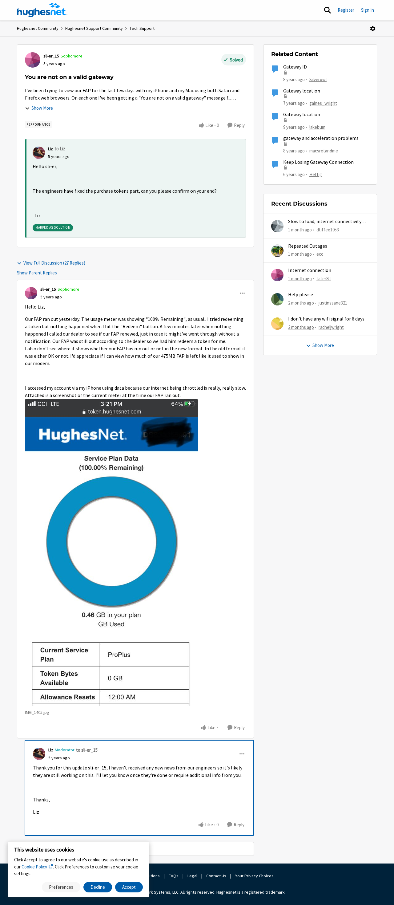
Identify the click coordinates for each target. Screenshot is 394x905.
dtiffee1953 (327, 230)
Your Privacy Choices (255, 876)
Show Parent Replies (37, 273)
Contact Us (216, 876)
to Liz (59, 148)
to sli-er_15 (87, 750)
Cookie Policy (34, 867)
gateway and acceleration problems (321, 138)
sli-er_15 (51, 56)
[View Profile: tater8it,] (277, 275)
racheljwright (331, 327)
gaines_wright (323, 103)
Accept (129, 887)
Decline (97, 887)
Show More (42, 108)
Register (346, 10)
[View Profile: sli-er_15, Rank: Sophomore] (32, 60)
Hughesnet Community (37, 28)
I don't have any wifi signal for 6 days (326, 319)
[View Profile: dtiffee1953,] (277, 226)
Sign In (367, 10)
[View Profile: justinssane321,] (277, 299)
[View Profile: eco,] (277, 251)
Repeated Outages (307, 246)
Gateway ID (295, 67)
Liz (50, 148)
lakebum (317, 127)
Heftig (315, 174)
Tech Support (142, 28)
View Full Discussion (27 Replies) (54, 263)
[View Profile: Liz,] (39, 153)
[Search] (327, 10)
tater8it (323, 278)
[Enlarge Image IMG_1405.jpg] (111, 552)
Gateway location (301, 91)
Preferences (61, 887)
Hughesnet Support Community (94, 28)
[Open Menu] (372, 28)
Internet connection (309, 270)
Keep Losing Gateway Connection (318, 162)
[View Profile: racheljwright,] (277, 323)
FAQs (174, 876)
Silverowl (318, 79)
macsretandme (323, 151)
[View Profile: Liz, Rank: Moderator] (39, 754)
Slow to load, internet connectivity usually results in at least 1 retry (324, 221)
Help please (300, 295)
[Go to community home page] (42, 10)
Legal (192, 876)
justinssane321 (333, 303)
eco (320, 254)
